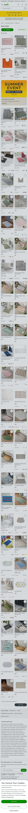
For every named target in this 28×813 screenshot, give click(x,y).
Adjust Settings (14, 810)
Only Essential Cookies (14, 806)
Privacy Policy (10, 797)
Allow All (14, 801)
